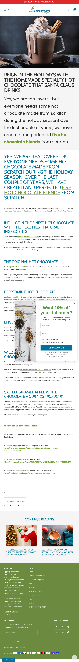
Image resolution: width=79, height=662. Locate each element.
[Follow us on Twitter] (62, 627)
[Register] (34, 632)
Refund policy (34, 595)
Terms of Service (35, 591)
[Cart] (74, 10)
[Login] (69, 10)
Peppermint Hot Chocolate (18, 297)
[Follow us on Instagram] (68, 627)
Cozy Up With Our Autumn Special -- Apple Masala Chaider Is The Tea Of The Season (57, 552)
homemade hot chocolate (28, 237)
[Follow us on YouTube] (62, 632)
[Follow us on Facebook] (57, 627)
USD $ (7, 641)
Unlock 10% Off (56, 348)
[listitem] (10, 505)
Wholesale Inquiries (36, 579)
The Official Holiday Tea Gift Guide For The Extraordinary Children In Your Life (21, 552)
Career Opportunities (37, 576)
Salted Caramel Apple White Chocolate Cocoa (26, 401)
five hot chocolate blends (37, 189)
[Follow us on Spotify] (68, 632)
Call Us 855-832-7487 (37, 607)
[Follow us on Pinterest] (57, 632)
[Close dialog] (74, 303)
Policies (32, 587)
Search (31, 572)
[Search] (9, 10)
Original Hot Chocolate (16, 267)
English (16, 641)
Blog (30, 599)
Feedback (33, 583)
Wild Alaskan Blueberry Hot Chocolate (35, 370)
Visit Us (31, 603)
